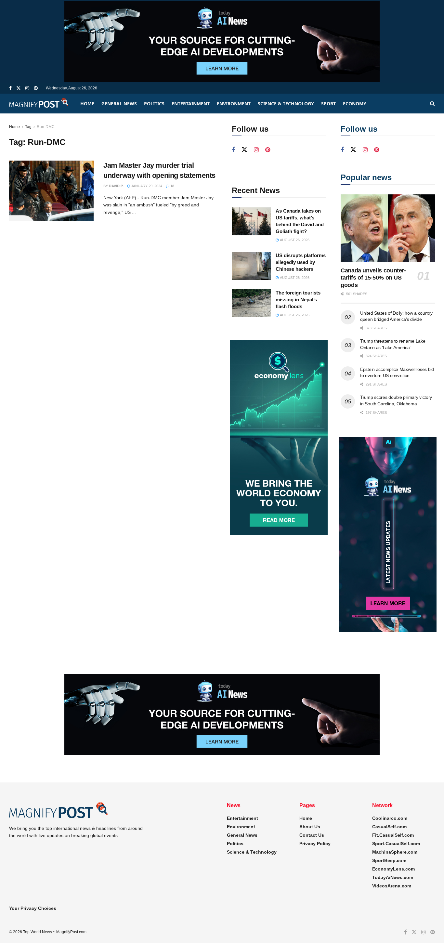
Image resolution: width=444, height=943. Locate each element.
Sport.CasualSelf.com (396, 843)
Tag (28, 126)
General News (119, 103)
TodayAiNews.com (392, 877)
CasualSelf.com (389, 826)
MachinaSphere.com (394, 852)
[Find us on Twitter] (18, 88)
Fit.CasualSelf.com (393, 835)
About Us (309, 826)
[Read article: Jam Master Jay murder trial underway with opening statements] (51, 191)
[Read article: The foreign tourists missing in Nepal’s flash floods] (251, 303)
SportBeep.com (389, 860)
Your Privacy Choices (32, 908)
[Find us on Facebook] (10, 88)
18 (171, 186)
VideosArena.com (391, 885)
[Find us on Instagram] (27, 88)
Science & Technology (286, 103)
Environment (234, 103)
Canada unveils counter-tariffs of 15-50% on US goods (373, 277)
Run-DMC (46, 126)
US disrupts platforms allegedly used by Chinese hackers (301, 262)
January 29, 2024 (146, 186)
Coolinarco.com (389, 818)
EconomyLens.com (393, 868)
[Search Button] (432, 103)
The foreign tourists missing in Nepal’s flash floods (298, 299)
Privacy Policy (315, 843)
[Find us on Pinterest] (36, 88)
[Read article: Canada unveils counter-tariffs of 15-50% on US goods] (388, 228)
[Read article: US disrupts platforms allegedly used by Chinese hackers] (251, 266)
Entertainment (191, 103)
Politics (154, 103)
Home (87, 103)
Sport (328, 103)
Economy (354, 103)
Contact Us (311, 835)
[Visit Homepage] (39, 103)
